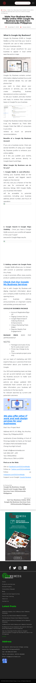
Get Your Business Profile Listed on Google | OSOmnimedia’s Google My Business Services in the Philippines (17, 632)
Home (4, 581)
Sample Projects (7, 586)
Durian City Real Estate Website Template (14, 615)
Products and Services (8, 584)
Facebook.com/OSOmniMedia (19, 466)
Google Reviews (25, 477)
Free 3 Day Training (8, 596)
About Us (5, 598)
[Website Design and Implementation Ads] (18, 536)
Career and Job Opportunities (11, 594)
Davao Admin (27, 27)
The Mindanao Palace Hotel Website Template (15, 618)
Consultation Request (8, 589)
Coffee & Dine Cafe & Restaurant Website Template (17, 624)
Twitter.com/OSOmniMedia (20, 469)
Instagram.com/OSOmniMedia (13, 474)
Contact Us (5, 601)
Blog (4, 10)
